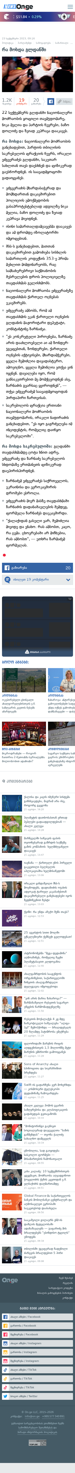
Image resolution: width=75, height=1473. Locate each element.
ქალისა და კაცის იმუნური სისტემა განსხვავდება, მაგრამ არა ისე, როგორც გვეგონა (37, 803)
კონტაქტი (67, 1297)
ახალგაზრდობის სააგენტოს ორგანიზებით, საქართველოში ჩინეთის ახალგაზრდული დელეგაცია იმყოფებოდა (37, 982)
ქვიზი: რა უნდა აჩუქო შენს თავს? (37, 918)
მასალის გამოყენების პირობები (55, 1293)
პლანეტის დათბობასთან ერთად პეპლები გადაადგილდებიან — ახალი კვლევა (37, 824)
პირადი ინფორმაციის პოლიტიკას (37, 1432)
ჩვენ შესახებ (66, 1278)
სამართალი (61, 43)
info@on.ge (32, 1416)
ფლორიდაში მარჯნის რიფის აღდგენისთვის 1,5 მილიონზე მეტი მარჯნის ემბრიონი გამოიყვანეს (37, 1049)
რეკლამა (68, 1283)
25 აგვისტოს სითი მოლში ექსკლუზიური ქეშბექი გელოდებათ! (37, 938)
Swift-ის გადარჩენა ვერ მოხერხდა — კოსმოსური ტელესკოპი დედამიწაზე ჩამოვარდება (37, 1091)
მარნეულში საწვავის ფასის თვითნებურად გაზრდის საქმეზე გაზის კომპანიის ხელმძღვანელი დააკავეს (37, 846)
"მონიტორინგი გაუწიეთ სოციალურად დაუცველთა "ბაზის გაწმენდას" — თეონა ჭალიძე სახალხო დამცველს (37, 1134)
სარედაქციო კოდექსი (61, 1288)
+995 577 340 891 (53, 1416)
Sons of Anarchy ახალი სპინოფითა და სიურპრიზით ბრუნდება (37, 1070)
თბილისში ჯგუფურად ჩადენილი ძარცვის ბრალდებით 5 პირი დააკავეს (37, 1255)
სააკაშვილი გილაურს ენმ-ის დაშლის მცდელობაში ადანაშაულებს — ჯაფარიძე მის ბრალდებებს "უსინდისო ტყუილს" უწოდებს (37, 1230)
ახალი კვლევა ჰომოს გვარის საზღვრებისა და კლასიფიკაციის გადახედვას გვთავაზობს (37, 1111)
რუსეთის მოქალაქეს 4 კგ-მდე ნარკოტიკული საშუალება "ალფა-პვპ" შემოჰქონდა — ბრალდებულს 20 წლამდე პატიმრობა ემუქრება (37, 1027)
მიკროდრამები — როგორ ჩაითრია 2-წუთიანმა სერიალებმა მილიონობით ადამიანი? (23, 742)
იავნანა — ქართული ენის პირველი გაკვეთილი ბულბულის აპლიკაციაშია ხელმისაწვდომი (37, 869)
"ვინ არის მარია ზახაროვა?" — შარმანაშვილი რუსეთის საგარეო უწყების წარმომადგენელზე (37, 1004)
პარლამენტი (25, 43)
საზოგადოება (43, 43)
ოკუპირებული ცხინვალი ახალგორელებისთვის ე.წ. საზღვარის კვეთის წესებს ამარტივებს (23, 691)
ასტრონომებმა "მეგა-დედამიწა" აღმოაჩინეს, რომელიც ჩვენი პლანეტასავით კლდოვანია (37, 959)
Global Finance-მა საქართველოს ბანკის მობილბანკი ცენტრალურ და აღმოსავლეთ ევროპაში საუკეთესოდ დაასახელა (37, 1204)
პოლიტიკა (8, 43)
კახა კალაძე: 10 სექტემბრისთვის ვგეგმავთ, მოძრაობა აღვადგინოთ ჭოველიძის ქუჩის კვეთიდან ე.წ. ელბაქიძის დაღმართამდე (37, 1179)
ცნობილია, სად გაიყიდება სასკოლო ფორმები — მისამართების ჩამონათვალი (37, 1157)
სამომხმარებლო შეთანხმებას (35, 1427)
